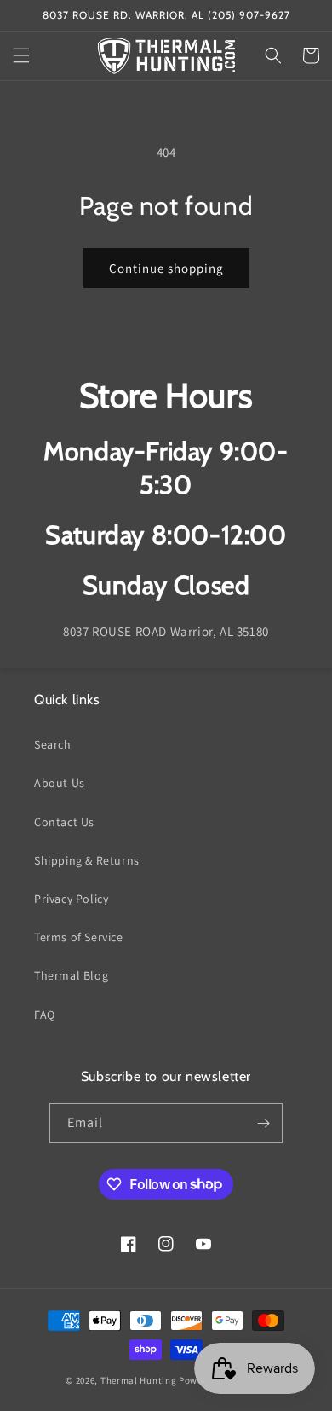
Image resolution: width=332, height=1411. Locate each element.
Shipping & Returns (87, 860)
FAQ (44, 1014)
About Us (59, 782)
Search (53, 744)
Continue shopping (166, 268)
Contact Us (64, 822)
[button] (21, 55)
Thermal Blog (71, 975)
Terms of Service (78, 937)
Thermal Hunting (138, 1380)
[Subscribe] (263, 1123)
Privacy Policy (71, 898)
